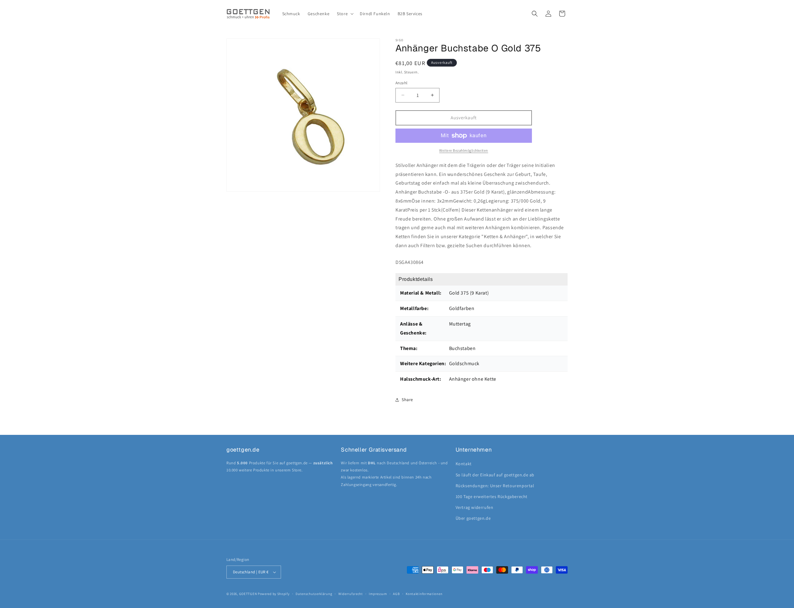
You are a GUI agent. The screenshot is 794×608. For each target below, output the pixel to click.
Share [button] (407, 399)
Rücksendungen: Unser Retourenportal (495, 485)
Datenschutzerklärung (314, 594)
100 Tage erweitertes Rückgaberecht (492, 496)
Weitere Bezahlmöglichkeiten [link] (463, 150)
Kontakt (464, 463)
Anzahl (401, 82)
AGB (396, 594)
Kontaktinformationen (424, 594)
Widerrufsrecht (350, 594)
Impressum (378, 594)
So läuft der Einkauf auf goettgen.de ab (495, 475)
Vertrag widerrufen (474, 507)
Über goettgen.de (473, 518)
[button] (344, 13)
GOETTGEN (248, 594)
